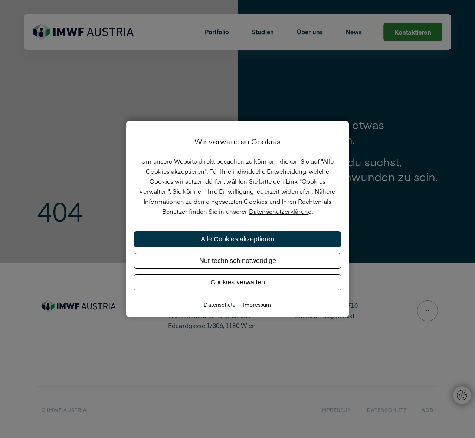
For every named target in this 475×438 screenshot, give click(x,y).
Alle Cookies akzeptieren (237, 239)
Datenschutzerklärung (280, 211)
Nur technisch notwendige (237, 260)
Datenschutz (219, 304)
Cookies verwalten (237, 282)
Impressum (257, 304)
